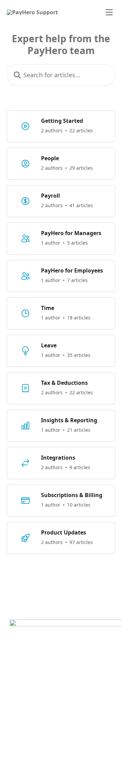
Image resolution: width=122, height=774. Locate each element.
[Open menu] (109, 12)
